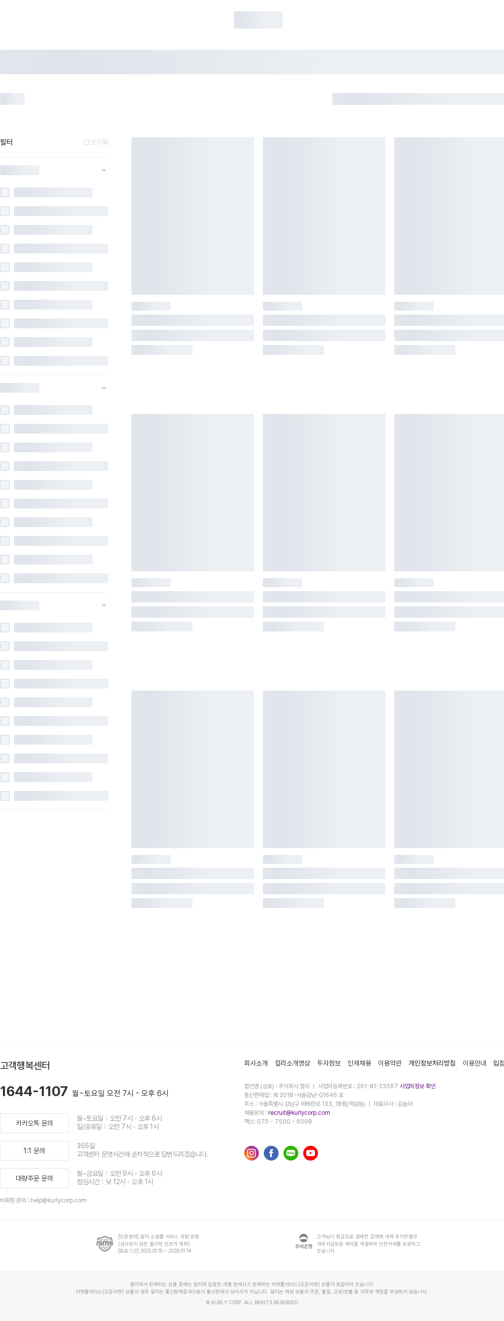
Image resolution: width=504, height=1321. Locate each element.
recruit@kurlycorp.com (299, 1112)
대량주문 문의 (34, 1178)
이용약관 (390, 1063)
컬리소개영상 (292, 1063)
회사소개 (256, 1063)
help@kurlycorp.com (59, 1200)
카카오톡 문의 (34, 1123)
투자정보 (329, 1063)
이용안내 (474, 1063)
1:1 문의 (34, 1151)
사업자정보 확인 (418, 1086)
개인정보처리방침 (432, 1063)
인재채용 (359, 1063)
